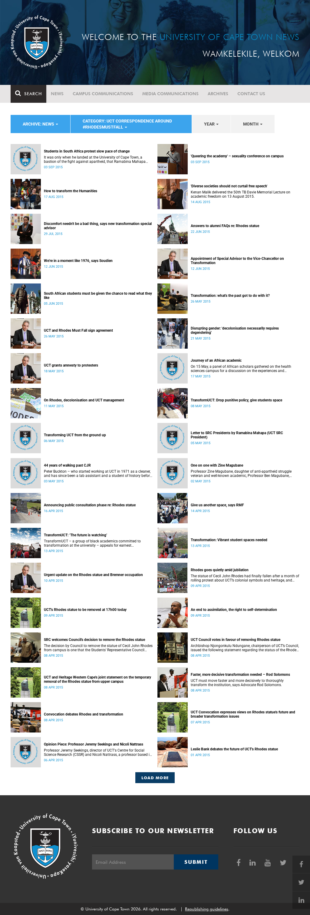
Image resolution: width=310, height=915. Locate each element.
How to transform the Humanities (70, 191)
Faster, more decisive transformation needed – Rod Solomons (240, 674)
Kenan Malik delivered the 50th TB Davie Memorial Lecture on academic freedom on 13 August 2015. (240, 194)
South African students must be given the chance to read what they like (98, 295)
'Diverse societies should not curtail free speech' (229, 186)
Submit (195, 862)
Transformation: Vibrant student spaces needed (229, 540)
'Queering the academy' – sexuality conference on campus (237, 156)
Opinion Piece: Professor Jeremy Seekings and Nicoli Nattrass (93, 744)
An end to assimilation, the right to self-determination (234, 610)
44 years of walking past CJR (67, 465)
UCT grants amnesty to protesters (71, 365)
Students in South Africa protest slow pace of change (87, 151)
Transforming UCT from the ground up (75, 435)
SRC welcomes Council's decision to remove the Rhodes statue (94, 640)
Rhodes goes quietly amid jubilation (220, 570)
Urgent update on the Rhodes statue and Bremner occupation (93, 575)
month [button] (251, 124)
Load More (155, 777)
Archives (218, 93)
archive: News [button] (39, 124)
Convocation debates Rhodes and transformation (83, 714)
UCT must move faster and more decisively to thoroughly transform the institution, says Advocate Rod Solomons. (237, 683)
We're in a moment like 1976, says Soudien (78, 261)
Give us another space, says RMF (217, 505)
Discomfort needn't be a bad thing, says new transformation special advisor (98, 226)
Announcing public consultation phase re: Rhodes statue (90, 505)
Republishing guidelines (206, 909)
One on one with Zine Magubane (217, 465)
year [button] (210, 124)
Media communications (170, 93)
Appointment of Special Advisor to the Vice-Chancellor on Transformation (237, 260)
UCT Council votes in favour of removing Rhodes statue (235, 640)
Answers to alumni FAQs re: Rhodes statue (225, 226)
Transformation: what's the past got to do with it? (230, 295)
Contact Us (251, 93)
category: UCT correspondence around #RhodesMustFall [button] (127, 124)
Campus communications (103, 93)
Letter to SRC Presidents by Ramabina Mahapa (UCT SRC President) (237, 435)
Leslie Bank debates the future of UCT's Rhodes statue (234, 749)
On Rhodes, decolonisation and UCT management (84, 400)
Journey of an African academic (216, 360)
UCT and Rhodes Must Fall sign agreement (78, 330)
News (57, 93)
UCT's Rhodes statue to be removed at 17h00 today (85, 610)
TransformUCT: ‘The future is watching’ (75, 535)
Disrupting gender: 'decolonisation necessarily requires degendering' (235, 330)
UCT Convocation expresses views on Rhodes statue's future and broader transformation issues (243, 714)
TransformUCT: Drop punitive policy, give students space (236, 400)
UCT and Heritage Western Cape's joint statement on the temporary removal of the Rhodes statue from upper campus (97, 679)
